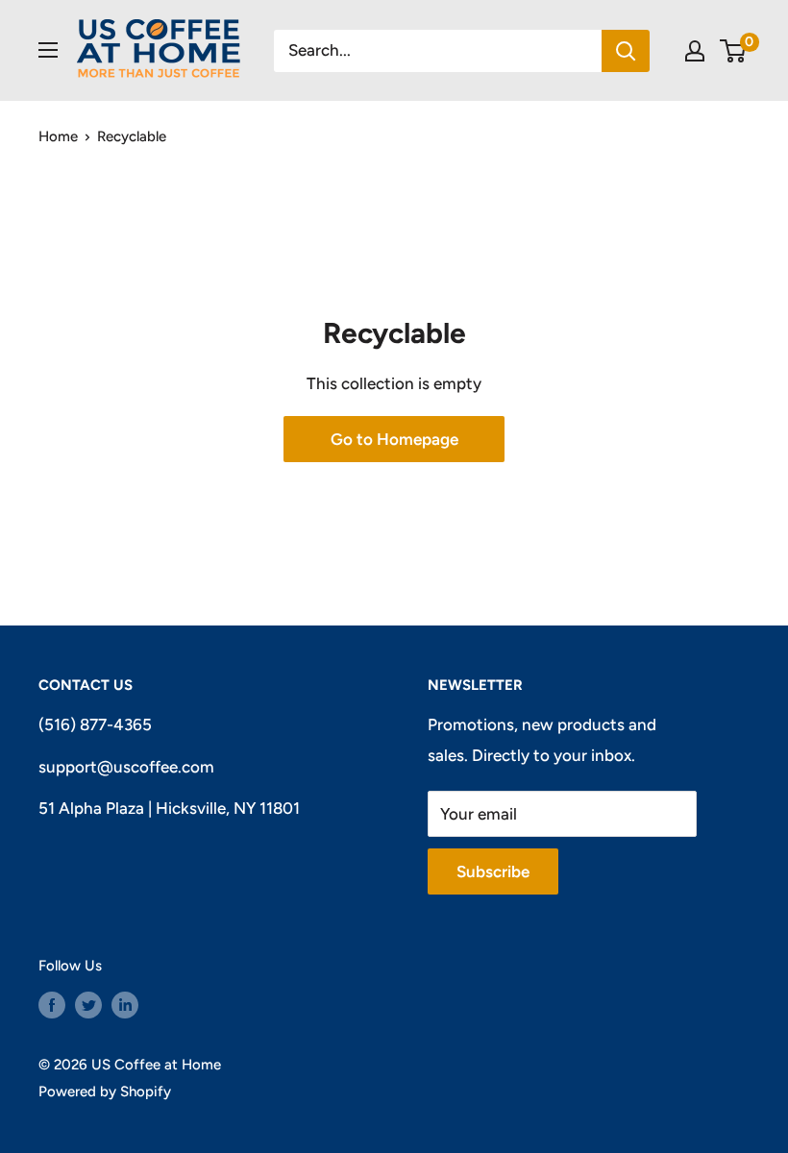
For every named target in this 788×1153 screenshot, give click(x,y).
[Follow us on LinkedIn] (124, 1004)
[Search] (626, 51)
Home (58, 136)
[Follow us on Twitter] (88, 1004)
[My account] (694, 50)
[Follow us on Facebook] (51, 1004)
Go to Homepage (394, 439)
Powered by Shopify (104, 1091)
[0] (734, 50)
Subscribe (492, 871)
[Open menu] (48, 50)
